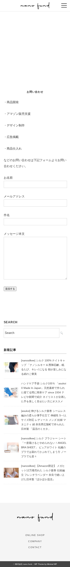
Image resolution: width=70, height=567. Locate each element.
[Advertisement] (35, 48)
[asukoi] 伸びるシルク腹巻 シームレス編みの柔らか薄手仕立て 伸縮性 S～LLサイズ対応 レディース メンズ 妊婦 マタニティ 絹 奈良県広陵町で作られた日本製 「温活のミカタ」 (43, 419)
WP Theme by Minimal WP (45, 564)
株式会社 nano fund (23, 564)
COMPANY (35, 541)
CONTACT (35, 547)
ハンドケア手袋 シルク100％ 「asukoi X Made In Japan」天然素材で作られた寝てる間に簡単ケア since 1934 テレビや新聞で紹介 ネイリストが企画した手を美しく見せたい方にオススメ (43, 392)
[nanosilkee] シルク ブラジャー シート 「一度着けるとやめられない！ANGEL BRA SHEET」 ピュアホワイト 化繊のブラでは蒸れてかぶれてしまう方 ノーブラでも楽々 (43, 447)
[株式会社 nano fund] (35, 4)
